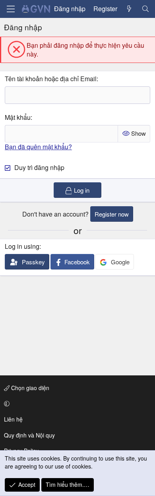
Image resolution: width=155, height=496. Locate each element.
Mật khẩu (18, 117)
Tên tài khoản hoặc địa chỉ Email (51, 78)
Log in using (22, 246)
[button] (76, 404)
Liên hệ (13, 419)
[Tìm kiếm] (145, 8)
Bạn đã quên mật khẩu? (38, 146)
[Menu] (11, 9)
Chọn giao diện (29, 388)
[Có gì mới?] (129, 8)
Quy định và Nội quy (29, 435)
